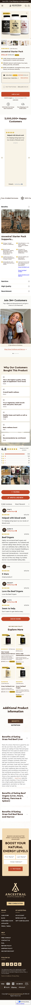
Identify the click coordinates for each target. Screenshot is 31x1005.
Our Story (5, 915)
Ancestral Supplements (15, 994)
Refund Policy (6, 945)
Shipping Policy (6, 948)
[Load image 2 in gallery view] (9, 42)
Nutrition (15, 725)
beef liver (18, 778)
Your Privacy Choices (24, 1001)
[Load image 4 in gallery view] (21, 42)
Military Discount (7, 951)
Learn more (15, 99)
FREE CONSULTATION (15, 903)
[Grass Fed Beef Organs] (23, 673)
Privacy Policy (15, 976)
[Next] (29, 158)
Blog (3, 918)
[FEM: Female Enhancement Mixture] (8, 640)
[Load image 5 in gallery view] (26, 42)
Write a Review (19, 498)
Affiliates (4, 923)
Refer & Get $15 (21, 918)
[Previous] (2, 158)
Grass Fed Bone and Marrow (23, 275)
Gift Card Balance (22, 920)
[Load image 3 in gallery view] (15, 42)
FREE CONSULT (6, 937)
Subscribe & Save (7, 920)
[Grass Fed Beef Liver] (8, 673)
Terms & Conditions (6, 976)
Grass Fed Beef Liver (23, 267)
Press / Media (6, 926)
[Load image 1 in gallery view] (4, 42)
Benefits (15, 721)
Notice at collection (20, 1003)
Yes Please (16, 868)
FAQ (2, 943)
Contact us (5, 940)
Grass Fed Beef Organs (22, 271)
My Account (20, 915)
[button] (2, 6)
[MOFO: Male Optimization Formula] (23, 640)
